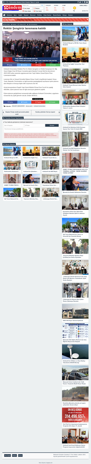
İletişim (37, 8)
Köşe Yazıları (47, 15)
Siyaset (26, 15)
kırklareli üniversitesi (39, 106)
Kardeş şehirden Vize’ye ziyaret (45, 112)
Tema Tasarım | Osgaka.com (45, 462)
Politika (39, 15)
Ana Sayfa (27, 8)
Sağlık (20, 15)
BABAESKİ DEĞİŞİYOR (25, 20)
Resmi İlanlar (57, 15)
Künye (65, 15)
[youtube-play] (87, 2)
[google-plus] (82, 2)
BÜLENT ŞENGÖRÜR (18, 106)
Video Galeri (27, 11)
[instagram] (84, 2)
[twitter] (80, 2)
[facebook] (78, 2)
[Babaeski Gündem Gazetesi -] (12, 7)
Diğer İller (85, 10)
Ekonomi (32, 15)
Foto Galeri (38, 11)
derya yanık (29, 106)
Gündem (9, 15)
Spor (15, 15)
